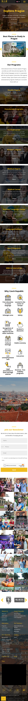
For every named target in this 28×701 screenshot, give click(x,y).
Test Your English (6, 630)
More (14, 99)
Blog (15, 656)
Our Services (6, 635)
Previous (1, 49)
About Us (5, 611)
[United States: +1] (2, 446)
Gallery (16, 635)
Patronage (16, 631)
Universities (4, 628)
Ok (3, 699)
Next (27, 49)
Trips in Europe (5, 651)
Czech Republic (19, 611)
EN (19, 1)
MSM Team (4, 616)
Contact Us (5, 656)
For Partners (18, 623)
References (4, 620)
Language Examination (7, 649)
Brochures (4, 618)
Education (5, 623)
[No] (26, 697)
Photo (15, 637)
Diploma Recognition (7, 643)
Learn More (14, 24)
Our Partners (17, 629)
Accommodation (6, 647)
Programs (4, 626)
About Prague (17, 614)
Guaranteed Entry (6, 653)
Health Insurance (6, 645)
